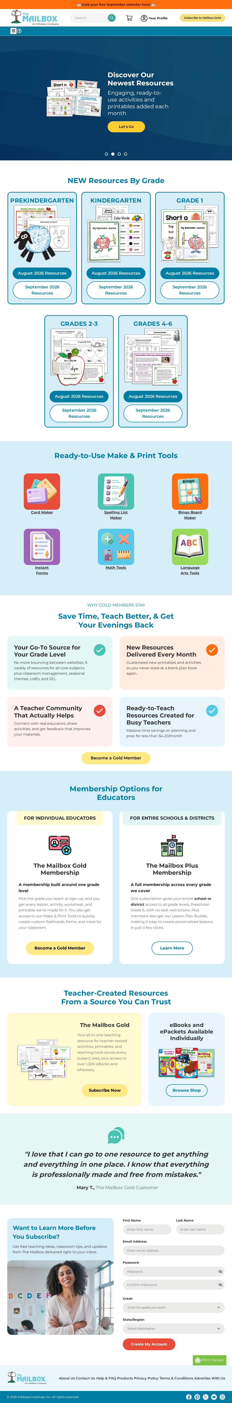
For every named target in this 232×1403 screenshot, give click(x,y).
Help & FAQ (106, 1378)
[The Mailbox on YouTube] (214, 1397)
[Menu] (13, 31)
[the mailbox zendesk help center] (19, 31)
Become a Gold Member (116, 758)
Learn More (176, 948)
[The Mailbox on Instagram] (222, 1397)
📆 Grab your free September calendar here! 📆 (116, 4)
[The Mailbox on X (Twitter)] (205, 1397)
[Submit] (112, 18)
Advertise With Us (209, 1378)
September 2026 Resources (42, 290)
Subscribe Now (105, 1090)
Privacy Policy (146, 1378)
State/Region (134, 1320)
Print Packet (212, 1360)
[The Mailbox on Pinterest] (197, 1397)
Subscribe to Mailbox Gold (202, 17)
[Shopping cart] (129, 18)
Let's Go (126, 127)
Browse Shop (187, 1090)
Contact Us (85, 1378)
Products (125, 1378)
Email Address (135, 1241)
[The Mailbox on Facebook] (189, 1397)
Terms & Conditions (176, 1378)
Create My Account (149, 1344)
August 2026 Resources (42, 273)
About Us (67, 1378)
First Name (132, 1220)
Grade (128, 1299)
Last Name (185, 1220)
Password (131, 1263)
